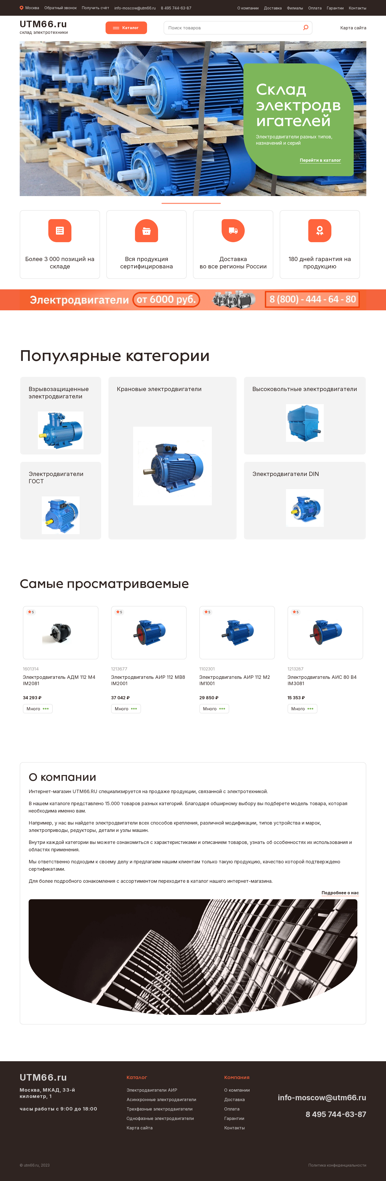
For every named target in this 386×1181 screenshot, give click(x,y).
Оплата (315, 8)
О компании (248, 8)
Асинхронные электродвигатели (161, 1099)
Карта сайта (353, 27)
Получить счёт (95, 8)
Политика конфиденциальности (337, 1165)
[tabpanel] (193, 118)
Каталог (130, 27)
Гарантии (335, 8)
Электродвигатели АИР (152, 1090)
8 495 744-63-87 (176, 8)
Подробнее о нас (340, 892)
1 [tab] (191, 205)
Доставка (273, 8)
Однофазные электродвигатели (160, 1118)
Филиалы (295, 8)
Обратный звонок (60, 8)
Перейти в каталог (320, 160)
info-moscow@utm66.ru (135, 8)
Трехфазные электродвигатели (159, 1109)
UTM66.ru (43, 1077)
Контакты (357, 8)
